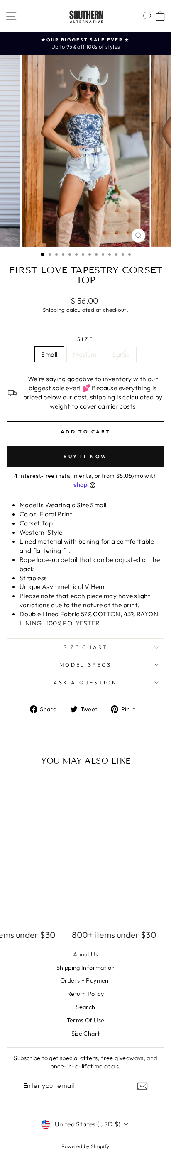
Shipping (54, 309)
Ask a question (85, 682)
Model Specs (85, 664)
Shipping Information (85, 967)
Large (121, 354)
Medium (84, 354)
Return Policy (85, 993)
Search (85, 1007)
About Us (85, 954)
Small (49, 354)
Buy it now (85, 456)
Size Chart (86, 647)
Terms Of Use (86, 1020)
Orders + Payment (85, 980)
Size (85, 339)
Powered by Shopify (85, 1146)
